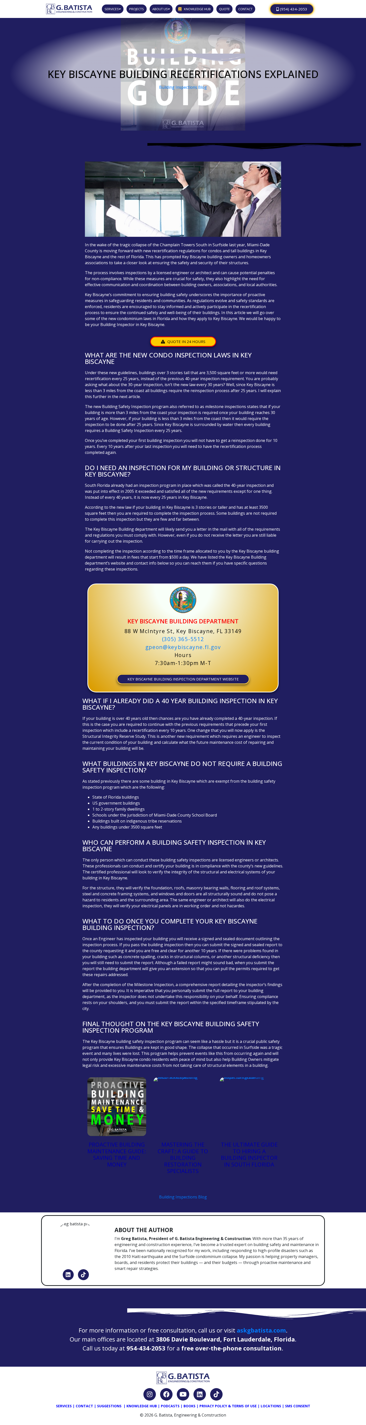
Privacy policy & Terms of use (228, 1406)
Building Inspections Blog (183, 87)
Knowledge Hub (141, 1406)
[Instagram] (149, 1394)
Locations (271, 1406)
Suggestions (109, 1406)
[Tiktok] (83, 1274)
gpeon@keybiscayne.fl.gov (183, 647)
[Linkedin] (68, 1274)
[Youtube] (183, 1394)
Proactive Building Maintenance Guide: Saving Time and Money (116, 1154)
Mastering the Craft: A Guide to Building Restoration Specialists (183, 1157)
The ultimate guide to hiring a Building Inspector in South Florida (249, 1154)
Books (189, 1406)
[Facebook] (166, 1394)
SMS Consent (297, 1406)
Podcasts (170, 1406)
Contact (84, 1406)
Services (64, 1406)
